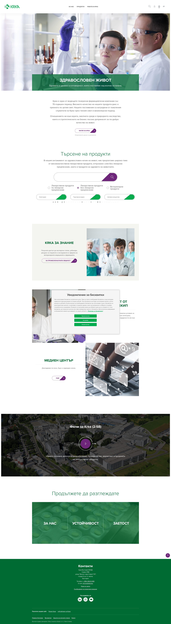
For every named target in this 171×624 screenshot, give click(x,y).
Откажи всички (85, 324)
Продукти (80, 7)
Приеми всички (86, 316)
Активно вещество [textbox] (113, 197)
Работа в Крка (92, 7)
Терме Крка (52, 611)
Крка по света (85, 586)
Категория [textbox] (42, 197)
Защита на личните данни (61, 618)
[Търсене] (149, 6)
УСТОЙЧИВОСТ (85, 523)
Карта (73, 618)
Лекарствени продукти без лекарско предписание (91, 188)
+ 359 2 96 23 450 (88, 581)
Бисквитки (48, 618)
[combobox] (51, 197)
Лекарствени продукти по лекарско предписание (62, 188)
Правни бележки (37, 618)
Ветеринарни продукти (116, 188)
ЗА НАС (50, 523)
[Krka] (12, 6)
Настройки (85, 320)
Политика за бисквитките (95, 311)
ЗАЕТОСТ (121, 523)
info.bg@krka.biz (88, 583)
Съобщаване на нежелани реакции (85, 589)
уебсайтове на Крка (64, 611)
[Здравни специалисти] (154, 7)
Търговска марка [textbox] (78, 197)
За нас (71, 7)
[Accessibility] (164, 7)
